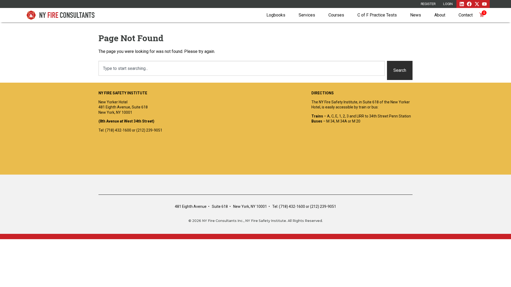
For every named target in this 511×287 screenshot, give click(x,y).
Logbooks (275, 15)
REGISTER (428, 4)
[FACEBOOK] (469, 4)
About (439, 15)
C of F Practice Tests (377, 15)
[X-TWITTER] (477, 4)
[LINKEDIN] (461, 4)
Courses (336, 15)
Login (448, 4)
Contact (466, 15)
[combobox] (241, 68)
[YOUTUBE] (484, 4)
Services (307, 15)
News (415, 15)
